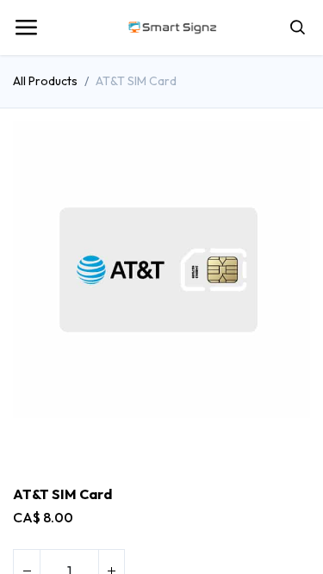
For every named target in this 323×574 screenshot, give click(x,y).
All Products (45, 81)
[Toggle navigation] (26, 27)
